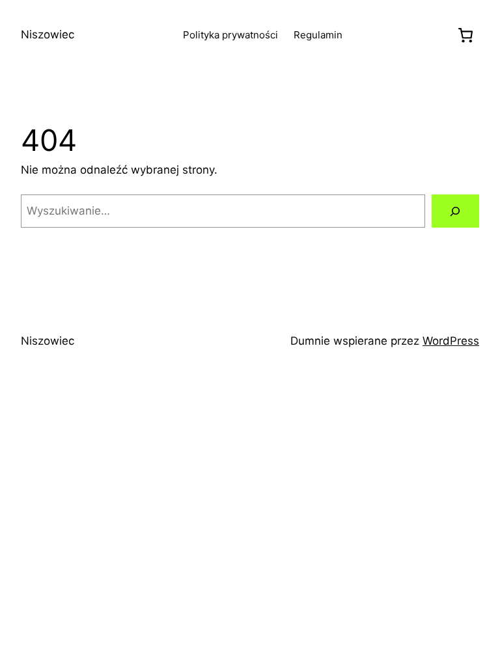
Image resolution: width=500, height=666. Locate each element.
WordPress (451, 340)
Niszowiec (47, 34)
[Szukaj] (455, 211)
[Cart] (465, 35)
